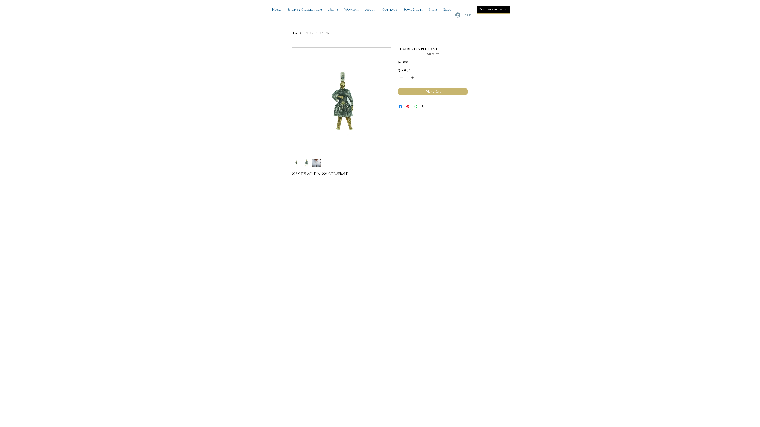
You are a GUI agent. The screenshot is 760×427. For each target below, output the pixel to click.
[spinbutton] (406, 77)
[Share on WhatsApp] (415, 106)
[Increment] (412, 77)
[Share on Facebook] (400, 106)
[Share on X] (423, 106)
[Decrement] (400, 77)
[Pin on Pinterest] (408, 106)
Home (295, 33)
